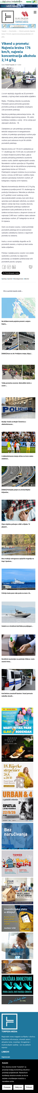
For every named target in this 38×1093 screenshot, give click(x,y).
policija (4, 279)
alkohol (27, 279)
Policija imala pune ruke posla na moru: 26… (16, 593)
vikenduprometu (18, 279)
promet (10, 279)
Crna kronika (12, 31)
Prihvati (29, 1087)
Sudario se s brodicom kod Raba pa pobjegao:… (17, 626)
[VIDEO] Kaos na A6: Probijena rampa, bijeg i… (17, 354)
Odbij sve (18, 1087)
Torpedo (4, 31)
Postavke (7, 1087)
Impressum (6, 1057)
